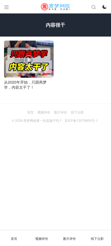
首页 (30, 112)
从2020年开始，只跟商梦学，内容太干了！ (25, 85)
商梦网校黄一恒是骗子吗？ (42, 120)
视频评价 (43, 112)
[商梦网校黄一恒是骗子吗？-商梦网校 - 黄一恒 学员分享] (55, 7)
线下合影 (77, 112)
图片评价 (60, 112)
